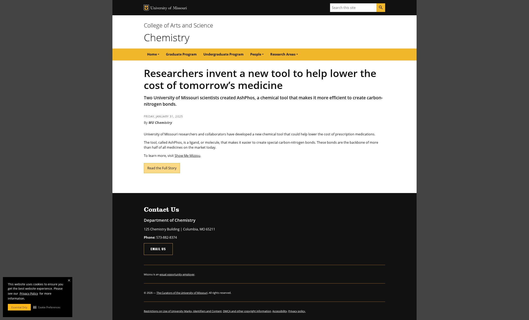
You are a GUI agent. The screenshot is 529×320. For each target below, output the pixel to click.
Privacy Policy (29, 293)
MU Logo (146, 8)
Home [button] (152, 54)
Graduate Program (181, 54)
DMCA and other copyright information (247, 311)
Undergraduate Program (223, 54)
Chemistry (166, 37)
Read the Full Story (161, 168)
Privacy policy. (297, 311)
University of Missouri (168, 8)
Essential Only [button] (19, 307)
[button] (46, 307)
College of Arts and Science (178, 25)
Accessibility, (280, 311)
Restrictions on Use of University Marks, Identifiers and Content (183, 311)
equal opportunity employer (177, 274)
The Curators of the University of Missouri (181, 293)
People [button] (255, 54)
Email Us (158, 249)
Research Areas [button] (282, 54)
